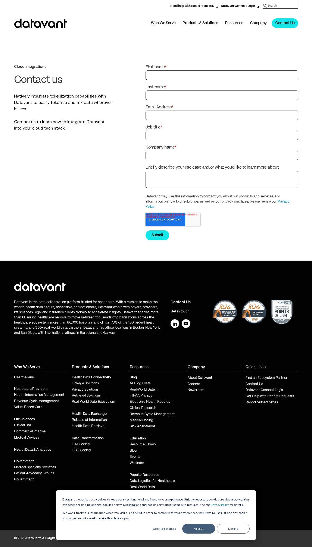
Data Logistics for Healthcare (152, 481)
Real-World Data (142, 389)
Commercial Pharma (30, 431)
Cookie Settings (164, 528)
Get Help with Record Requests (270, 396)
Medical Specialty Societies (35, 467)
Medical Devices (26, 437)
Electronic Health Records (150, 402)
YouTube (186, 323)
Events (135, 457)
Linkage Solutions (85, 383)
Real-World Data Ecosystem (93, 402)
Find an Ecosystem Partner (266, 378)
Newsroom (196, 390)
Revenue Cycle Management (36, 401)
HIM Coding (81, 444)
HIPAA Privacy (141, 395)
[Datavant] (41, 23)
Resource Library (143, 444)
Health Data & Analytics (32, 450)
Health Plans (24, 377)
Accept (199, 528)
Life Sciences (24, 419)
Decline (233, 528)
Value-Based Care (28, 407)
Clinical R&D (23, 425)
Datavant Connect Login (238, 5)
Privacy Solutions (85, 389)
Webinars (137, 463)
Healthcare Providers (30, 389)
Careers (194, 384)
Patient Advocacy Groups (34, 473)
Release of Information (89, 420)
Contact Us (284, 23)
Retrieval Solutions (86, 395)
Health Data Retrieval (88, 426)
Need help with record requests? (192, 5)
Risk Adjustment (142, 426)
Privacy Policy (220, 504)
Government (24, 461)
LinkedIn (175, 323)
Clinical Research (143, 408)
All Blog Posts (140, 383)
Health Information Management (39, 395)
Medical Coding (141, 420)
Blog (133, 450)
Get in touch (180, 311)
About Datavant (200, 378)
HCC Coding (81, 450)
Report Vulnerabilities (262, 402)
